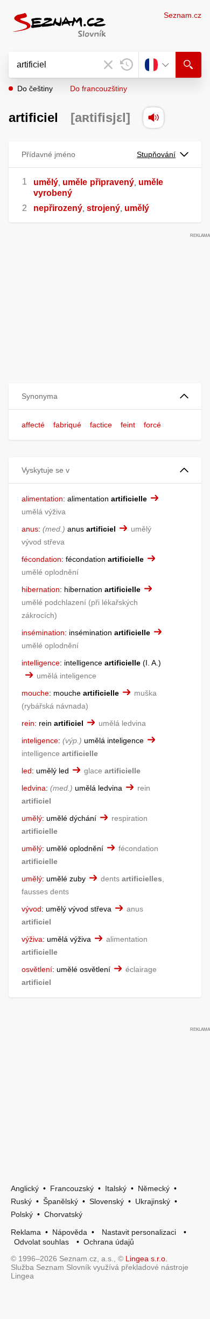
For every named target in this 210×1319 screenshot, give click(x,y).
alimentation (42, 498)
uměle (74, 182)
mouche (35, 693)
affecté (33, 424)
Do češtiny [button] (35, 88)
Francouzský (72, 1188)
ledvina (34, 788)
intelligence (41, 662)
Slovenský (106, 1201)
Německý (154, 1188)
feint (128, 424)
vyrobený (52, 193)
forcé (152, 424)
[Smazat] (108, 65)
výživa (32, 939)
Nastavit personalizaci (139, 1232)
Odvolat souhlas (41, 1242)
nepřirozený (57, 208)
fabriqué (67, 424)
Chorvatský (63, 1214)
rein (28, 723)
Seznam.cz (182, 15)
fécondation (41, 559)
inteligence (40, 740)
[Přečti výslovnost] (153, 117)
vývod (31, 909)
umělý (45, 182)
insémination (43, 632)
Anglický (25, 1188)
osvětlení (37, 969)
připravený (112, 182)
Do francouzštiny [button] (98, 88)
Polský (22, 1214)
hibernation (41, 589)
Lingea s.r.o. (146, 1258)
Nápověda (69, 1232)
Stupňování (156, 154)
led (27, 770)
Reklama (26, 1232)
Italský (116, 1188)
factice (101, 424)
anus (30, 529)
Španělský (60, 1201)
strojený (103, 208)
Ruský (21, 1201)
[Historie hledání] (126, 65)
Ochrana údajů (108, 1242)
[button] (105, 396)
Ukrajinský (152, 1201)
